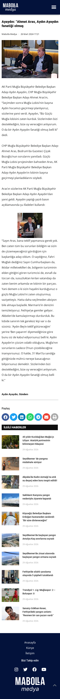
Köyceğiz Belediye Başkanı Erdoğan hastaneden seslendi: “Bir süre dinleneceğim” (38, 517)
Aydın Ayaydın (10, 394)
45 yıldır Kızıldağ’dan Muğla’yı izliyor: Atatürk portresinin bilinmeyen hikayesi (38, 440)
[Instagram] (16, 669)
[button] (54, 7)
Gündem (23, 394)
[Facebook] (34, 669)
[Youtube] (44, 669)
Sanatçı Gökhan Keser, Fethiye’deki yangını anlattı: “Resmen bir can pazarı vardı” (38, 612)
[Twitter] (25, 669)
